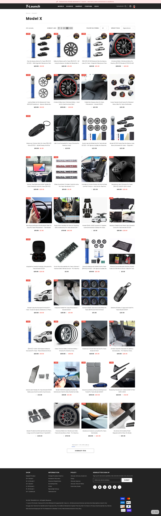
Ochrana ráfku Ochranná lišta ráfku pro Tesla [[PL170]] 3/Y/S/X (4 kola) (94, 309)
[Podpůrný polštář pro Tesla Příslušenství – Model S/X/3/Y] (67, 292)
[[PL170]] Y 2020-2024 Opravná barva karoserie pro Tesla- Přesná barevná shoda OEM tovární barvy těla (39, 350)
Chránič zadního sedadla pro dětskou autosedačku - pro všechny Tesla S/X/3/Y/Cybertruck (122, 350)
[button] (59, 28)
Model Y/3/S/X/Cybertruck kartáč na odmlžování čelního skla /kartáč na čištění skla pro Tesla (67, 391)
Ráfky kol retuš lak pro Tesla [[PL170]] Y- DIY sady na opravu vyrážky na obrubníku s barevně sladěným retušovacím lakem (66, 62)
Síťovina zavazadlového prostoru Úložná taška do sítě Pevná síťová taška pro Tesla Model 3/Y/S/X (122, 268)
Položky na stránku (93, 28)
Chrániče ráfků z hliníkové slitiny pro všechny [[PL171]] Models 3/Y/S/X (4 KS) (122, 62)
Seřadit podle (115, 28)
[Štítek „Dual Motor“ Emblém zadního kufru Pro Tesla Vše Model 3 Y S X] (67, 169)
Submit (127, 480)
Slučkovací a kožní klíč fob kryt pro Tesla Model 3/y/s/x (94, 350)
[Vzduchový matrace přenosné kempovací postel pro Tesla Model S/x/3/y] (94, 374)
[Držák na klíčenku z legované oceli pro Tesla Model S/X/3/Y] (122, 292)
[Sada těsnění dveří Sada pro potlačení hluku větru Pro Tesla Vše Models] (122, 87)
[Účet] (130, 6)
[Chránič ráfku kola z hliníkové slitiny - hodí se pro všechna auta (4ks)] (67, 87)
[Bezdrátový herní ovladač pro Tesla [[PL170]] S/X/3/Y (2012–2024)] (122, 169)
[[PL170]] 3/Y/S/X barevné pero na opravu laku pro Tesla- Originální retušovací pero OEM (94, 62)
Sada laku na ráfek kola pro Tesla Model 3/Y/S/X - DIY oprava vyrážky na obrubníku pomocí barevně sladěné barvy (94, 144)
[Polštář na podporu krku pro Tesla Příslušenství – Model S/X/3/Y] (94, 87)
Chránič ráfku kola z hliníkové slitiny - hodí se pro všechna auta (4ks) (66, 103)
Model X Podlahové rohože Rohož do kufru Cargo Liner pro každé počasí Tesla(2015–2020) (39, 432)
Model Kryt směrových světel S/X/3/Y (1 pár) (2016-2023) (122, 391)
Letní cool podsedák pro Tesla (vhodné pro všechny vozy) (66, 144)
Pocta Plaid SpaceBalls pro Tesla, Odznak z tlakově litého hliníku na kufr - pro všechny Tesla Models (66, 268)
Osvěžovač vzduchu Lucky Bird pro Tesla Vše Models (94, 432)
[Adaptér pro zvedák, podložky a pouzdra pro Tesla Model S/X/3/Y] (39, 251)
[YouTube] (114, 487)
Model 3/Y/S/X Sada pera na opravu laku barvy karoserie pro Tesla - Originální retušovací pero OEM (122, 144)
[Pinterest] (104, 487)
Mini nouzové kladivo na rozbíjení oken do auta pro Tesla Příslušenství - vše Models (38, 226)
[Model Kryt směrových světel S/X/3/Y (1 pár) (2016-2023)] (122, 374)
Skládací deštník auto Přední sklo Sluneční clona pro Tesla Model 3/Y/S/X (122, 226)
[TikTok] (109, 487)
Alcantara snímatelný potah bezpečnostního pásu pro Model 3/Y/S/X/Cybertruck (122, 432)
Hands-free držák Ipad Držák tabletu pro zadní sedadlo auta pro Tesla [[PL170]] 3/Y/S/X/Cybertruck (39, 185)
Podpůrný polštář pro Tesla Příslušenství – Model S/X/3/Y (67, 309)
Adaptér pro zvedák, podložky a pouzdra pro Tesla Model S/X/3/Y (39, 267)
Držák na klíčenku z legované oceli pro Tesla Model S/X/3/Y (122, 309)
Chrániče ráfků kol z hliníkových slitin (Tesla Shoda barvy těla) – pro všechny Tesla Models (66, 432)
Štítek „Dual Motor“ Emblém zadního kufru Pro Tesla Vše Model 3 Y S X (66, 185)
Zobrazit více (80, 451)
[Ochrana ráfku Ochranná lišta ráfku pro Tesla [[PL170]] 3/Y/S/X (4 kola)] (94, 292)
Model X (34, 13)
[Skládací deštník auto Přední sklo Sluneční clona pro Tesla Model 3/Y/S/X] (122, 210)
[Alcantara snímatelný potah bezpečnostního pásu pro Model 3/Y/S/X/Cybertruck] (122, 416)
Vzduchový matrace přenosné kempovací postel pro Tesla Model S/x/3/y (94, 391)
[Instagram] (100, 487)
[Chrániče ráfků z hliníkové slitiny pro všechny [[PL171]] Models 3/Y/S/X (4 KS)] (122, 46)
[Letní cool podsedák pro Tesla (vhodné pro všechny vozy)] (67, 128)
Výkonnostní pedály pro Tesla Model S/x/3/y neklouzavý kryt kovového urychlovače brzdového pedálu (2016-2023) (39, 391)
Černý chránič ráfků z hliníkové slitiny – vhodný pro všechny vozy (66, 350)
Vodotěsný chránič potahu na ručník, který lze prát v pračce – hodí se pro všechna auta (94, 185)
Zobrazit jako (51, 28)
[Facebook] (95, 487)
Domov (28, 13)
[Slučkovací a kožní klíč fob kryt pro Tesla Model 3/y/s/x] (94, 333)
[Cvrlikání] (119, 487)
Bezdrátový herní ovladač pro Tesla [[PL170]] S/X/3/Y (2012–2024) (122, 185)
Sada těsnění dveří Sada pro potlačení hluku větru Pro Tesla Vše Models (122, 103)
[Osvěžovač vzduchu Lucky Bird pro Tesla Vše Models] (94, 416)
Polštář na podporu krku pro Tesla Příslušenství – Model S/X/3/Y (94, 103)
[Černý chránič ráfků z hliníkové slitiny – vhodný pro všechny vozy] (67, 333)
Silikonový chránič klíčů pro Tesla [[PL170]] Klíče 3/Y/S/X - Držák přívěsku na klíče (38, 144)
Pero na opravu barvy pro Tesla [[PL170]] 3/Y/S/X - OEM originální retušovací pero (39, 62)
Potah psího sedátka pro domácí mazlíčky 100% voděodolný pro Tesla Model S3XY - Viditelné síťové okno (66, 227)
